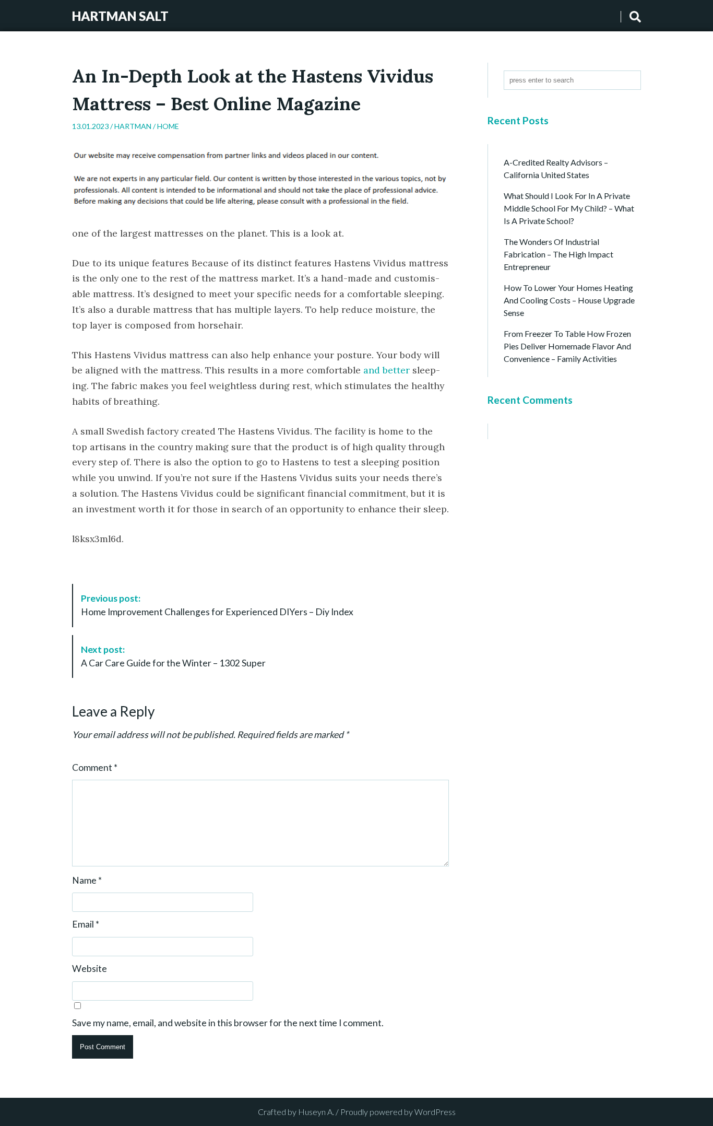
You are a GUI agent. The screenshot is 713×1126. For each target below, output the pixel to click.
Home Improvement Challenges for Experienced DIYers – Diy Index (217, 605)
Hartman (132, 126)
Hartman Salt (120, 16)
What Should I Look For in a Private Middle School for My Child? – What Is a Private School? (569, 208)
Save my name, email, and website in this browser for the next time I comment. (228, 1023)
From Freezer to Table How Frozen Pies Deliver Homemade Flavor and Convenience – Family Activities (567, 346)
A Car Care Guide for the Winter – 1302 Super (173, 656)
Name (87, 880)
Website (89, 968)
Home (168, 126)
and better (386, 370)
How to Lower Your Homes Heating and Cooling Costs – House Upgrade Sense (569, 300)
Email (85, 924)
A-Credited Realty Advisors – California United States (556, 168)
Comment (94, 767)
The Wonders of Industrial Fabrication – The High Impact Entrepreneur (558, 254)
